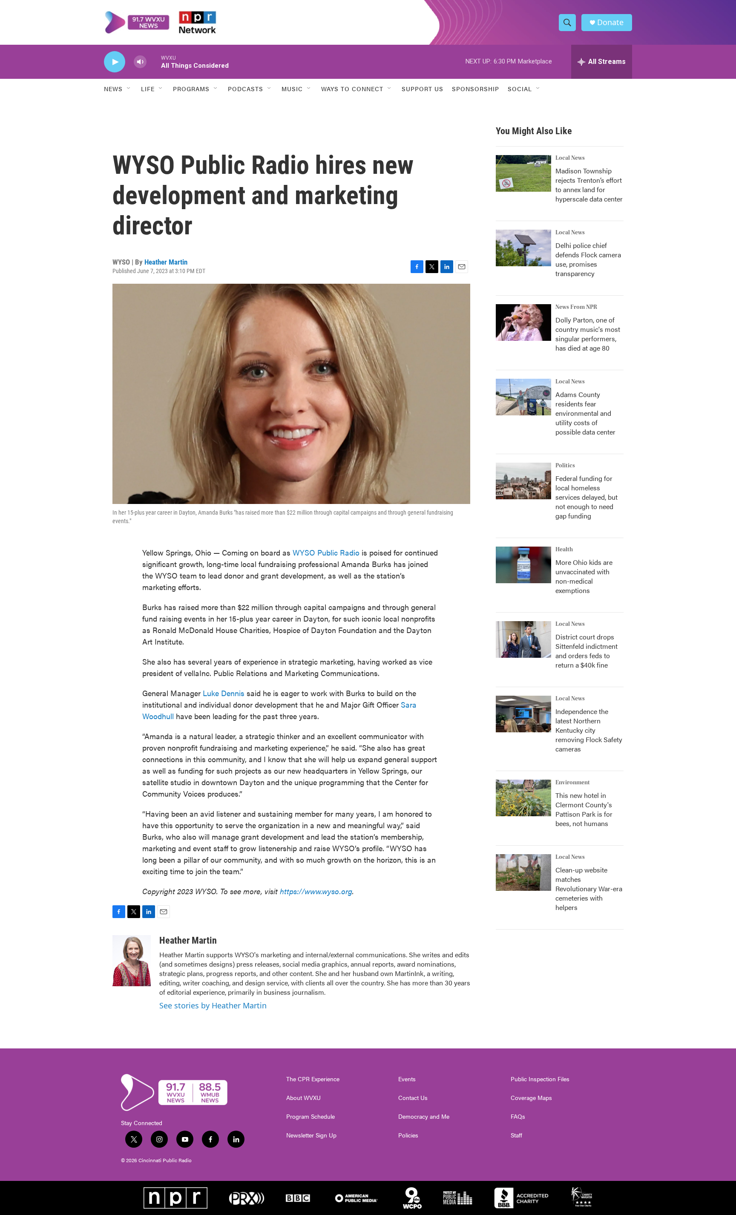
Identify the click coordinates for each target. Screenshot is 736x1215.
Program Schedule (310, 1116)
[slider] (153, 61)
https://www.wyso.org (316, 891)
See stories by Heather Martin (213, 1005)
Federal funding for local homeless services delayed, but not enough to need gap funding (586, 497)
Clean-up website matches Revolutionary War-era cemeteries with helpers (588, 888)
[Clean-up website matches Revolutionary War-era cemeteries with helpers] (523, 872)
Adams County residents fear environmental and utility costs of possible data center (585, 413)
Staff (516, 1135)
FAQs (518, 1116)
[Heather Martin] (131, 960)
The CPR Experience (312, 1079)
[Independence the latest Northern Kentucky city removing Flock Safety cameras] (523, 714)
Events (407, 1079)
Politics (565, 465)
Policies (408, 1135)
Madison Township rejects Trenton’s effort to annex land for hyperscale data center (589, 185)
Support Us (422, 88)
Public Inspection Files (540, 1079)
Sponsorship (475, 88)
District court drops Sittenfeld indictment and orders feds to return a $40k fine (586, 651)
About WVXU (303, 1097)
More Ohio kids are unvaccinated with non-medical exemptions (583, 576)
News (113, 88)
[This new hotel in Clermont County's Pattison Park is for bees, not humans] (523, 798)
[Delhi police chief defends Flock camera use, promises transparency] (523, 248)
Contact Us (413, 1097)
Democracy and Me (423, 1116)
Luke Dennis (223, 693)
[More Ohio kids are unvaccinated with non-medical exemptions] (523, 565)
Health (564, 549)
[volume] (140, 62)
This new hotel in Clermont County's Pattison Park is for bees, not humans (583, 809)
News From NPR (576, 307)
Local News (570, 158)
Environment (572, 782)
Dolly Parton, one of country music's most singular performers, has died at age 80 (587, 334)
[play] (114, 62)
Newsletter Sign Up (311, 1135)
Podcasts (245, 88)
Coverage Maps (531, 1097)
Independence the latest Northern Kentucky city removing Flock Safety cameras (588, 730)
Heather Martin (165, 262)
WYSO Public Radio (326, 552)
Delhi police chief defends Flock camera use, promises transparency (588, 259)
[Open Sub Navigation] (129, 88)
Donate (610, 22)
